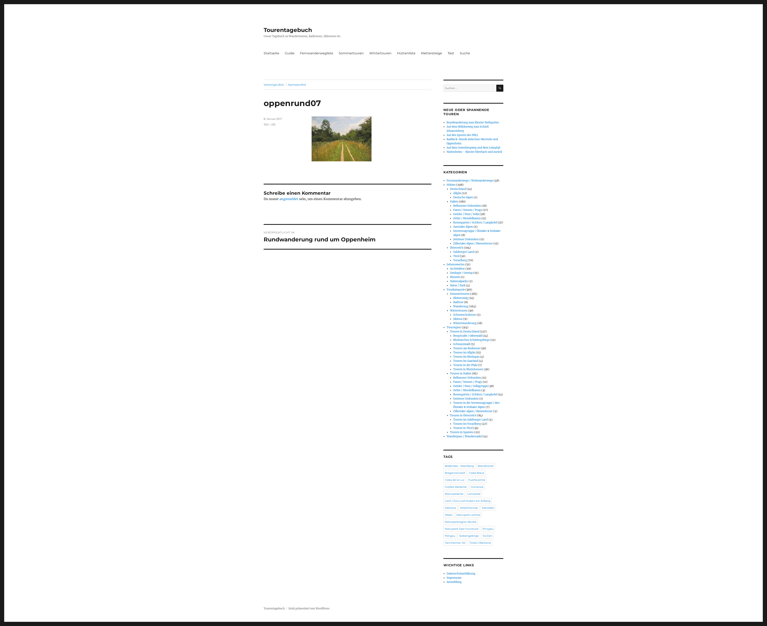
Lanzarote (474, 493)
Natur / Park (457, 285)
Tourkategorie (456, 289)
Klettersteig (460, 298)
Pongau (450, 535)
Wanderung (460, 306)
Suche (465, 53)
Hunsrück (477, 486)
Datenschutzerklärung (461, 573)
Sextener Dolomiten (466, 239)
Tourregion (454, 327)
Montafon (488, 507)
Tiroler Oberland (480, 542)
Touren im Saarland (465, 361)
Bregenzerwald (455, 472)
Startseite (271, 53)
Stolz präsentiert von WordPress (309, 608)
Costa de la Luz (454, 479)
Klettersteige (431, 53)
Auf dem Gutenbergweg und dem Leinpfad (473, 147)
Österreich (456, 247)
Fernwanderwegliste (316, 53)
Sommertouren (351, 53)
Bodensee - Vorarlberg (459, 465)
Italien (454, 201)
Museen (455, 277)
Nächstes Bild (297, 84)
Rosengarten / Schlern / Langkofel (475, 222)
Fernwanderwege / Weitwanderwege (470, 180)
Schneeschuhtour (464, 314)
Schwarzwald (461, 344)
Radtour (458, 302)
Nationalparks (459, 281)
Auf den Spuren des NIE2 (462, 135)
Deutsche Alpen (463, 197)
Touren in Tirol (463, 428)
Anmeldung (454, 582)
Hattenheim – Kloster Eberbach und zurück (474, 152)
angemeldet (288, 199)
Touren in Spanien (462, 432)
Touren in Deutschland (464, 331)
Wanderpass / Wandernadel (464, 436)
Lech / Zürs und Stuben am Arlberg (467, 500)
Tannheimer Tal (455, 542)
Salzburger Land (463, 252)
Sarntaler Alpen (463, 226)
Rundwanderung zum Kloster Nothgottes (473, 122)
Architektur (457, 268)
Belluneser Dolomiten (467, 205)
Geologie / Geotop (461, 273)
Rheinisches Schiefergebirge (471, 340)
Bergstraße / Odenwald (467, 335)
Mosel (448, 514)
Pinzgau (488, 528)
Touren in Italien (460, 373)
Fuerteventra (476, 479)
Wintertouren (380, 53)
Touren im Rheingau (466, 356)
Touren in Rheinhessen (468, 369)
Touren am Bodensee (466, 348)
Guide (289, 53)
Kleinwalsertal (454, 493)
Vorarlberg (460, 260)
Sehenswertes (456, 264)
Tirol (456, 256)
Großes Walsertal (456, 486)
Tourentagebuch (288, 30)
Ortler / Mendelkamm (467, 218)
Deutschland (458, 189)
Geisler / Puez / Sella (466, 214)
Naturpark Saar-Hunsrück (462, 528)
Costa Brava (476, 472)
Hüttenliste (406, 53)
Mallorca (450, 507)
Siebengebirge (469, 535)
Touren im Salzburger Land (470, 419)
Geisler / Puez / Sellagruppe (470, 386)
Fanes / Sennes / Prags (467, 210)
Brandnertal (486, 465)
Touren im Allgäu (464, 352)
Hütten (451, 185)
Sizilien (487, 535)
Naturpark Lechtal (468, 514)
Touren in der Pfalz (465, 365)
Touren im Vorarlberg (467, 424)
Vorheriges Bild (274, 84)
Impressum (454, 577)
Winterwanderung (465, 323)
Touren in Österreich (463, 415)
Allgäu (457, 193)
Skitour (458, 319)
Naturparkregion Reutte (460, 521)
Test (451, 53)
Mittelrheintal (469, 507)
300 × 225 (269, 124)
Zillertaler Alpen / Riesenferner (473, 243)
